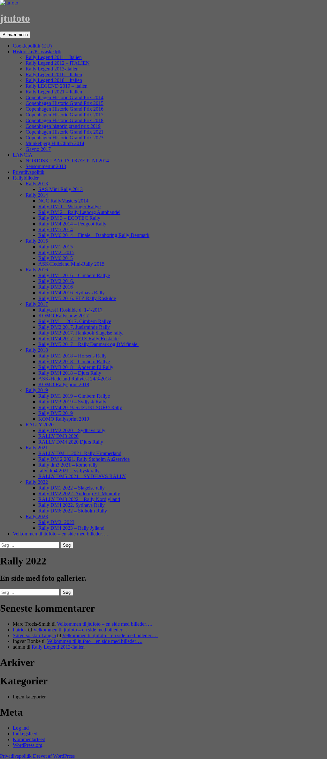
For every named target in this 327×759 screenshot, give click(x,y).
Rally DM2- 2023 (56, 522)
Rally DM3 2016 (55, 287)
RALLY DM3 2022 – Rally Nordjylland (79, 499)
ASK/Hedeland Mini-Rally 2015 (71, 264)
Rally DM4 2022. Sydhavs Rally (71, 505)
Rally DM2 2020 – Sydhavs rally (71, 430)
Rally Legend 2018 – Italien (54, 80)
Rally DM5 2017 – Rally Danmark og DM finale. (88, 344)
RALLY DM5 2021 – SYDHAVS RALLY (82, 476)
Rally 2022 (37, 482)
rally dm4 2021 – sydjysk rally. (69, 470)
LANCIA (23, 155)
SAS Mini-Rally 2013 (60, 189)
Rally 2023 (37, 516)
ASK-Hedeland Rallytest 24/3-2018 (74, 378)
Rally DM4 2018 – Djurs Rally (69, 373)
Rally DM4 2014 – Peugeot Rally (72, 223)
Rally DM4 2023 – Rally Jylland (71, 528)
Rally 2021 (37, 447)
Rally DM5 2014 (55, 229)
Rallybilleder (26, 178)
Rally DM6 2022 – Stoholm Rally (72, 510)
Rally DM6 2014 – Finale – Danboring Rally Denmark (93, 235)
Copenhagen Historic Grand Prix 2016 (64, 109)
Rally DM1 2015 (55, 246)
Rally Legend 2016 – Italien (54, 74)
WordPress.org (27, 745)
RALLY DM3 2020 (58, 436)
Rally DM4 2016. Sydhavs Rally (71, 292)
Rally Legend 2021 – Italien (54, 91)
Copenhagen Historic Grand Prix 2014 (64, 97)
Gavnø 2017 (38, 149)
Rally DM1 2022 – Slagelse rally (71, 487)
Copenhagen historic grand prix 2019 (63, 126)
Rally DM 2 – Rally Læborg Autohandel (79, 212)
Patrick (20, 629)
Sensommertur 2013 (46, 166)
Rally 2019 (37, 390)
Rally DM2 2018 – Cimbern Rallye (74, 361)
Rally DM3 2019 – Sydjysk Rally (72, 401)
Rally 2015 (37, 241)
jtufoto (15, 18)
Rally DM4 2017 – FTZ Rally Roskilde (78, 338)
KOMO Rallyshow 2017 (63, 315)
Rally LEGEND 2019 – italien (56, 86)
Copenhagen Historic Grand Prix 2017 (64, 114)
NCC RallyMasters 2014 (63, 200)
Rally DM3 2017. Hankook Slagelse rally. (80, 332)
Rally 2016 (37, 269)
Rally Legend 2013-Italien (52, 68)
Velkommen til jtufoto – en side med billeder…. (60, 533)
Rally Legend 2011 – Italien (54, 57)
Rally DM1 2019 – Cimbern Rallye (74, 396)
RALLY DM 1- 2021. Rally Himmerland (79, 453)
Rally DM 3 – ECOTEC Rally (69, 218)
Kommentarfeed (29, 739)
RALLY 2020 (40, 424)
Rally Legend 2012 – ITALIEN (58, 63)
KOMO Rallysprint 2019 (63, 419)
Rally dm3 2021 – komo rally (68, 465)
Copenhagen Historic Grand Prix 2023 (64, 137)
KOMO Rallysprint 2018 (63, 384)
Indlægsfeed (25, 733)
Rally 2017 (37, 304)
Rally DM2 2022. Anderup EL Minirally (79, 493)
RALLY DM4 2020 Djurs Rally (70, 442)
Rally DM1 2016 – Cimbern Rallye (74, 275)
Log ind (21, 728)
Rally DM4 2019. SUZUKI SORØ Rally (80, 407)
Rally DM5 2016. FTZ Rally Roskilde (77, 298)
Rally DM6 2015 (55, 258)
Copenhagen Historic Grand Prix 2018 (64, 120)
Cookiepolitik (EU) (32, 45)
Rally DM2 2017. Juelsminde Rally (74, 327)
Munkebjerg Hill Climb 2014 (55, 143)
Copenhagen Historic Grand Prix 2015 (64, 103)
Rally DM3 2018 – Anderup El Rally (75, 367)
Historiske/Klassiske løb (37, 51)
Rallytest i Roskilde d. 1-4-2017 (70, 310)
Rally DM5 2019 (55, 413)
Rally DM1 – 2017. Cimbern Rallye (74, 321)
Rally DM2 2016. (56, 281)
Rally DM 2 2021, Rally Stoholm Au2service (84, 459)
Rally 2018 (37, 350)
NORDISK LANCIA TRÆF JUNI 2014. (68, 160)
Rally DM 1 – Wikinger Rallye (69, 206)
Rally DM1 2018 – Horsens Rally (72, 355)
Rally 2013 (37, 183)
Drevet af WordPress (54, 756)
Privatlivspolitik (28, 172)
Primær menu (15, 34)
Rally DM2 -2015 (56, 252)
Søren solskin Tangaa (34, 635)
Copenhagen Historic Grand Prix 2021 (64, 132)
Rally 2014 (37, 195)
